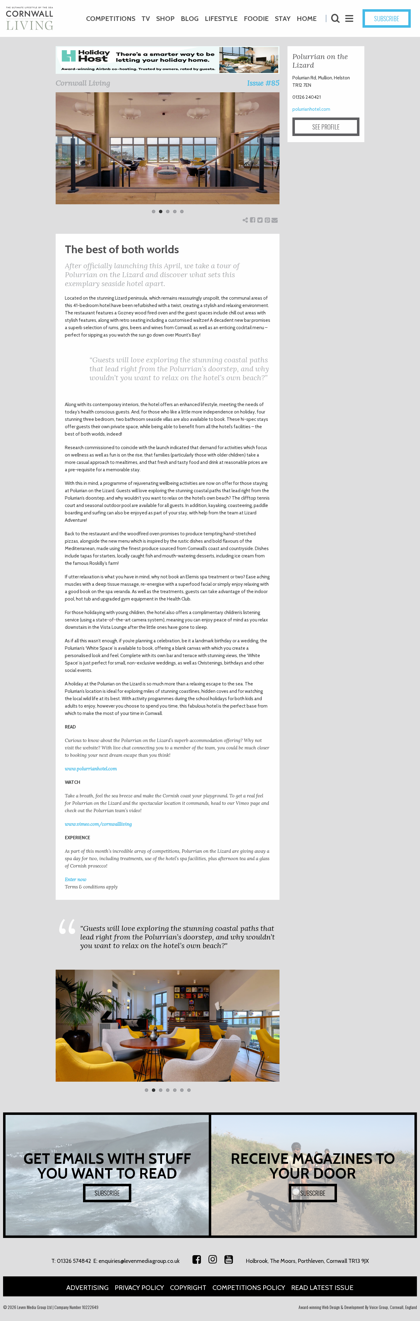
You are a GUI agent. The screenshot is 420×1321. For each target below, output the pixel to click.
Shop (165, 18)
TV (145, 18)
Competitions (110, 18)
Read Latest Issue (322, 1287)
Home (307, 18)
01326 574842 (74, 1261)
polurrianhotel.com (311, 109)
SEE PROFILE (325, 126)
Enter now (75, 879)
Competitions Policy (248, 1287)
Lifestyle (221, 18)
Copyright (188, 1287)
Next (289, 157)
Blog (190, 18)
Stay (283, 18)
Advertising (87, 1287)
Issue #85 (263, 83)
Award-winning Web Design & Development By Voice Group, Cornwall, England (358, 1307)
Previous (46, 157)
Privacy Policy (139, 1287)
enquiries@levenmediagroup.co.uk (139, 1261)
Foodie (256, 18)
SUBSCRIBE (386, 18)
